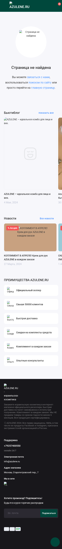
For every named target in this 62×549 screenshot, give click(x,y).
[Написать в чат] (55, 542)
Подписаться (49, 513)
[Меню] (6, 6)
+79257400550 (12, 445)
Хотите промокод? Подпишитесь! (23, 498)
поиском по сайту (40, 82)
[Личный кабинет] (50, 6)
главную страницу (43, 87)
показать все (46, 112)
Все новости (47, 218)
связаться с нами (38, 77)
